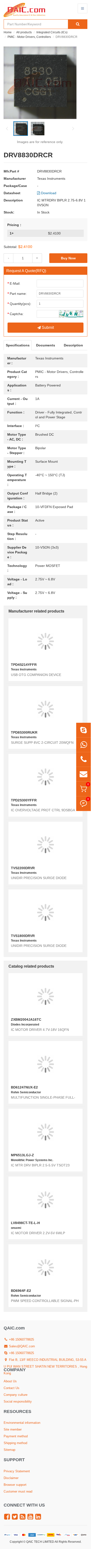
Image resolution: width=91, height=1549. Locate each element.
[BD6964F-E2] (45, 1267)
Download (48, 193)
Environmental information (22, 1423)
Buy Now (68, 258)
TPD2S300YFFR (24, 800)
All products (24, 32)
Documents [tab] (45, 345)
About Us (10, 1381)
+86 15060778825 (21, 1339)
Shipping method (15, 1443)
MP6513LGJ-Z (22, 1155)
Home (8, 32)
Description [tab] (73, 345)
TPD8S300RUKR (24, 732)
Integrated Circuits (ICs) (51, 32)
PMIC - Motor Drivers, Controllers (29, 37)
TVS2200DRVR (23, 868)
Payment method (16, 1436)
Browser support (15, 1485)
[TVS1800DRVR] (45, 912)
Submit (47, 327)
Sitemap (9, 1450)
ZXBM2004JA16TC (26, 1019)
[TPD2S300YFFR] (45, 777)
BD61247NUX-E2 (24, 1087)
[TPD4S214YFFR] (45, 641)
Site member (13, 1429)
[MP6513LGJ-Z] (45, 1131)
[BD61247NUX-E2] (45, 1064)
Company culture (15, 1395)
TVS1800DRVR (23, 936)
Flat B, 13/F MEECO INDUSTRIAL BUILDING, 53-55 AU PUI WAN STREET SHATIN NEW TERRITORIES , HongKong (45, 1366)
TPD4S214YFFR (24, 665)
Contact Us (11, 1388)
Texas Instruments (51, 178)
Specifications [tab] (18, 345)
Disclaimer (11, 1478)
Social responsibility (18, 1401)
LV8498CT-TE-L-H (25, 1223)
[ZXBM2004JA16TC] (45, 996)
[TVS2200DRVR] (45, 844)
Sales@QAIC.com (21, 1346)
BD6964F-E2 (21, 1291)
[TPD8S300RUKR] (45, 709)
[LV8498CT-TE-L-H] (45, 1199)
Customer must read (18, 1491)
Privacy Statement (17, 1471)
